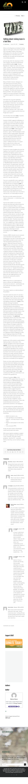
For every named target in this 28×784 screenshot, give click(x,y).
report (4, 245)
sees (21, 371)
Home (4, 736)
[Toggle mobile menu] (25, 2)
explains (5, 345)
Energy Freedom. (18, 703)
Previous (18, 15)
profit (20, 183)
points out (17, 316)
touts (17, 115)
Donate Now (6, 745)
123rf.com (7, 718)
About (4, 739)
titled (13, 128)
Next (22, 15)
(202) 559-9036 (15, 759)
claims (18, 301)
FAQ (15, 377)
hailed (15, 230)
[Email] (19, 706)
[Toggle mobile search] (22, 2)
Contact (5, 742)
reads (15, 64)
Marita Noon (7, 44)
